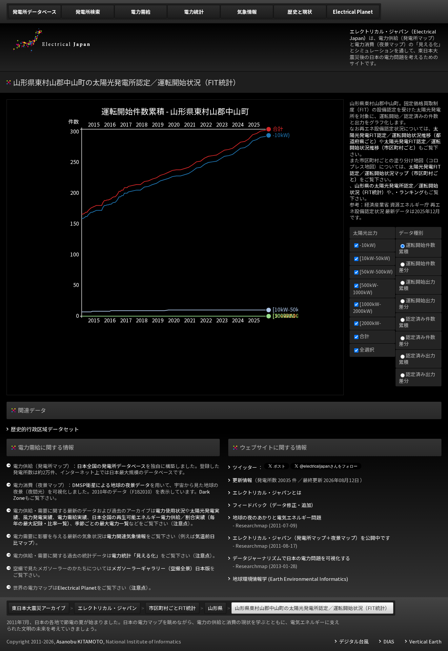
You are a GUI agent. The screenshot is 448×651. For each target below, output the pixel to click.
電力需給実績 (72, 517)
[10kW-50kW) (374, 257)
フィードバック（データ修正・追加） (274, 505)
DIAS (388, 641)
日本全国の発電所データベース (111, 465)
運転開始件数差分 (417, 266)
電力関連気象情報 (126, 536)
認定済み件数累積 (417, 322)
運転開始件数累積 (417, 248)
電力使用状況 (170, 510)
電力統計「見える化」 (136, 555)
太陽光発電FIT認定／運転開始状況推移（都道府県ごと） (395, 135)
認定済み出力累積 (417, 358)
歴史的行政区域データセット (45, 429)
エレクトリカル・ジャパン (107, 607)
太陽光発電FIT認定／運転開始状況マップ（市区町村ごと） (395, 173)
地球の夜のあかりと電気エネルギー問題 (277, 517)
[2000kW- (370, 322)
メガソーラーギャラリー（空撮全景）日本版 (161, 568)
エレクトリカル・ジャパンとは (267, 493)
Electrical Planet (77, 587)
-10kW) (367, 244)
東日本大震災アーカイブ (39, 607)
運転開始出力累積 (417, 285)
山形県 (215, 607)
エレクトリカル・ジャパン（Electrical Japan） (393, 34)
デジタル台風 (354, 641)
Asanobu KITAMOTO (79, 641)
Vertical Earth (425, 641)
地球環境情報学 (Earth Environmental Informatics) (290, 579)
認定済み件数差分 (417, 340)
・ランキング (409, 192)
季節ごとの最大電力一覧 (102, 523)
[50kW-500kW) (376, 271)
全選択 (366, 349)
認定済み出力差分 (417, 377)
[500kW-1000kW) (365, 288)
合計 (364, 336)
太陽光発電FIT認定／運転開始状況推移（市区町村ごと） (395, 144)
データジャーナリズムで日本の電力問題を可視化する (291, 558)
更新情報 (242, 480)
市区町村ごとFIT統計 (172, 607)
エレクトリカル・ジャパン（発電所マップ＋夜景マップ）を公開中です (311, 538)
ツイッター (245, 467)
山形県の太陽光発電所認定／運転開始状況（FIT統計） (394, 188)
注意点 (180, 523)
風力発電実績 (37, 517)
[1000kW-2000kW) (367, 307)
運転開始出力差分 (417, 303)
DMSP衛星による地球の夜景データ (111, 484)
